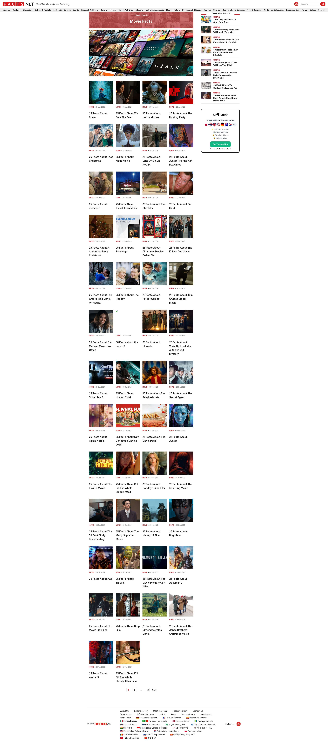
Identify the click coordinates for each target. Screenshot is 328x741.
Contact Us (198, 711)
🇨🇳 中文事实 (150, 738)
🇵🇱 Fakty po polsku (193, 731)
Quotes (321, 10)
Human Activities (126, 10)
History (113, 10)
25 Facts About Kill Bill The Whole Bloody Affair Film (127, 677)
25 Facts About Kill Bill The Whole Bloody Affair (127, 488)
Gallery (313, 10)
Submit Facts (206, 714)
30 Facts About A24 (100, 578)
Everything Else (292, 10)
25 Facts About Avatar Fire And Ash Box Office (180, 160)
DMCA (162, 714)
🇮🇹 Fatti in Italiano (128, 721)
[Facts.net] (18, 4)
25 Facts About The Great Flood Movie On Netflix (100, 298)
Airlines (6, 10)
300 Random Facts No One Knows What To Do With (226, 41)
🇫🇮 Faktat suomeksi (151, 724)
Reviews (207, 10)
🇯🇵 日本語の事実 (180, 728)
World (266, 10)
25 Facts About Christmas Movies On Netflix (153, 251)
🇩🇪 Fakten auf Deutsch (146, 718)
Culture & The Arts (43, 10)
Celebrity (16, 10)
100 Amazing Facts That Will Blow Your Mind (225, 63)
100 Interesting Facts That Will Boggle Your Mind (226, 31)
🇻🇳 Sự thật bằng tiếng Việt (182, 734)
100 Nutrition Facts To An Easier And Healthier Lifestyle (225, 52)
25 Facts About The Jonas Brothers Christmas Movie (180, 630)
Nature (177, 10)
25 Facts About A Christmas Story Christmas (99, 251)
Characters (28, 10)
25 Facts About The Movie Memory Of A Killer (153, 582)
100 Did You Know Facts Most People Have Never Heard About (225, 98)
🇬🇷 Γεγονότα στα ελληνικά (203, 724)
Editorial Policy (141, 711)
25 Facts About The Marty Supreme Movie (127, 535)
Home (137, 15)
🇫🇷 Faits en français (172, 718)
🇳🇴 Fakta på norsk (128, 724)
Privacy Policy (188, 714)
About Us (124, 711)
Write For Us (125, 714)
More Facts (125, 718)
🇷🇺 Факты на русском (154, 734)
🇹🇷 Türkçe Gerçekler (129, 738)
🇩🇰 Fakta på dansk (180, 721)
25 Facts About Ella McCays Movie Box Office (100, 346)
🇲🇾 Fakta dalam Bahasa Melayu (134, 731)
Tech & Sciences (254, 10)
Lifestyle (139, 10)
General (104, 10)
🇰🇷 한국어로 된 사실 (203, 728)
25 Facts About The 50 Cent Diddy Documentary (100, 535)
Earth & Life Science (62, 10)
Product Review (180, 711)
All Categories (277, 10)
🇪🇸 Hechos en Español (196, 718)
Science (216, 10)
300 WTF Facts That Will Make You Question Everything (225, 75)
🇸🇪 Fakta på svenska (203, 721)
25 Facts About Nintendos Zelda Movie (152, 630)
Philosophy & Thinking (191, 10)
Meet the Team (160, 711)
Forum (304, 10)
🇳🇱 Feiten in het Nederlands (166, 731)
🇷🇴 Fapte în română (129, 734)
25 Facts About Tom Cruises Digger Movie (181, 298)
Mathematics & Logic (155, 10)
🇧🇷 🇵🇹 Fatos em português (154, 721)
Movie (168, 10)
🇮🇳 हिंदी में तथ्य (126, 728)
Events (76, 10)
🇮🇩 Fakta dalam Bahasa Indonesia (152, 728)
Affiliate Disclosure (145, 714)
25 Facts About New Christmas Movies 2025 (127, 440)
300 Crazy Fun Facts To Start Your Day (224, 20)
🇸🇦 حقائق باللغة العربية (175, 724)
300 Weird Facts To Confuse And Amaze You (225, 86)
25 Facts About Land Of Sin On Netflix (151, 160)
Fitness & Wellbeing (89, 10)
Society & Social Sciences (234, 10)
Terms (174, 714)
